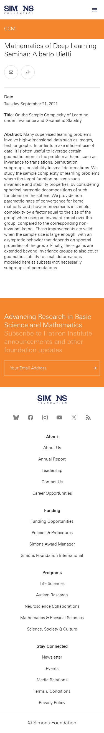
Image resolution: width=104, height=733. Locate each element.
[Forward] (28, 72)
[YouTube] (59, 417)
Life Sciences (52, 583)
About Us (52, 447)
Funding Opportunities (52, 521)
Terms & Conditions (52, 691)
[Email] (11, 72)
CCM (10, 29)
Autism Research (52, 594)
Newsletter (52, 657)
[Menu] (94, 9)
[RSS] (88, 417)
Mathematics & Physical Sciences (52, 617)
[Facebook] (30, 417)
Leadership (52, 470)
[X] (74, 417)
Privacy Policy (52, 702)
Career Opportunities (52, 493)
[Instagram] (45, 417)
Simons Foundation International (52, 555)
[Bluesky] (16, 417)
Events (52, 668)
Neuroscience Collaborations (52, 606)
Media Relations (52, 679)
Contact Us (52, 481)
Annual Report (52, 459)
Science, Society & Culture (52, 629)
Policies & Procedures (52, 532)
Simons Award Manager (52, 544)
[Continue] (95, 368)
